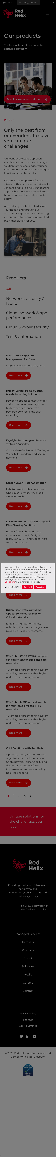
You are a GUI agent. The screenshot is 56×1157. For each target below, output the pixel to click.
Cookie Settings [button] (13, 587)
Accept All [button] (40, 587)
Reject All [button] (28, 587)
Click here (10, 582)
